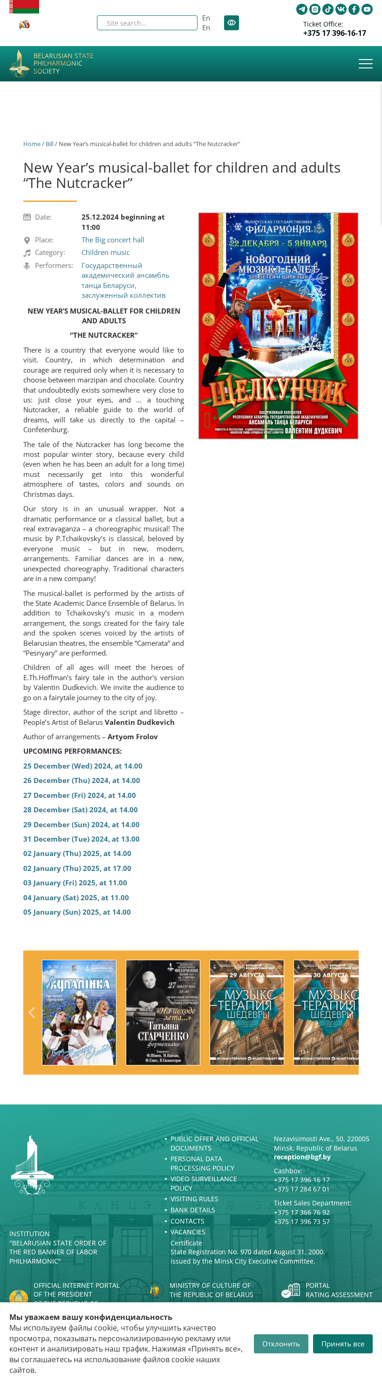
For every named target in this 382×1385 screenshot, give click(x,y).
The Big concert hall (113, 239)
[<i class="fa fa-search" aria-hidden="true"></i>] (182, 22)
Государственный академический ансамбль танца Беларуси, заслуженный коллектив (126, 280)
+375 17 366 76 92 (302, 1212)
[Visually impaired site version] (231, 22)
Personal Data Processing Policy (202, 1163)
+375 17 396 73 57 (302, 1221)
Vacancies (188, 1231)
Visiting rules (194, 1198)
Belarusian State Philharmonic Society (64, 63)
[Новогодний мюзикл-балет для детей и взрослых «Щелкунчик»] (278, 326)
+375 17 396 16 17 (302, 1179)
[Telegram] (301, 9)
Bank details (193, 1209)
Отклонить (281, 1343)
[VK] (341, 9)
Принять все (342, 1343)
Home (32, 144)
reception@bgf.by (302, 1156)
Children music (106, 252)
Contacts (188, 1221)
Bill (50, 144)
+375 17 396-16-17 (334, 33)
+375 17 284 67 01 (302, 1188)
